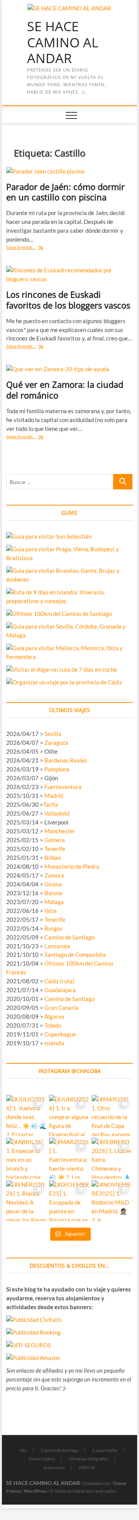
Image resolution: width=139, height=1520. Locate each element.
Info (23, 1450)
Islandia (54, 1042)
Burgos (53, 928)
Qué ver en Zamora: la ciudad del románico (64, 390)
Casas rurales (105, 1450)
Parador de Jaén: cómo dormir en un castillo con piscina (65, 192)
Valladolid (57, 813)
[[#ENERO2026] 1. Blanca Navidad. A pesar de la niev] (26, 1200)
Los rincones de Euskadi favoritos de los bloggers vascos (68, 300)
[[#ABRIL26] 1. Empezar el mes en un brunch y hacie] (26, 1158)
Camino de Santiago (69, 937)
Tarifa (50, 804)
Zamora (54, 875)
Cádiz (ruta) (59, 981)
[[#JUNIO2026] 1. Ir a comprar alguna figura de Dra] (69, 1115)
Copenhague (60, 1034)
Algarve (54, 1016)
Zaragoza (57, 742)
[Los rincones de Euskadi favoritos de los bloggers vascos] (69, 275)
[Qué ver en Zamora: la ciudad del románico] (69, 369)
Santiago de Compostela (75, 954)
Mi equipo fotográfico (88, 1458)
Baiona (53, 892)
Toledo (52, 1025)
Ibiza (50, 910)
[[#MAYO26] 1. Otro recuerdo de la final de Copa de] (112, 1115)
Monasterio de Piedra (71, 866)
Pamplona (57, 769)
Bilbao (52, 857)
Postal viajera (42, 1458)
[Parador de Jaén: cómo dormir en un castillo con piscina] (69, 171)
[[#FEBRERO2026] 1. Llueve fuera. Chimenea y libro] (112, 1158)
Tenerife (54, 848)
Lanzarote (57, 946)
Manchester (59, 831)
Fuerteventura (62, 786)
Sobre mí (87, 1467)
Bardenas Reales (65, 760)
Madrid (53, 795)
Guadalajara (60, 989)
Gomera (54, 839)
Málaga (54, 901)
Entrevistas (54, 1467)
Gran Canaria (61, 1007)
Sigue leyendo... (28, 248)
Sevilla (52, 733)
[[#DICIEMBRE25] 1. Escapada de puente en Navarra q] (69, 1200)
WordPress (35, 1491)
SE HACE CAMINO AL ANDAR (62, 42)
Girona (53, 884)
